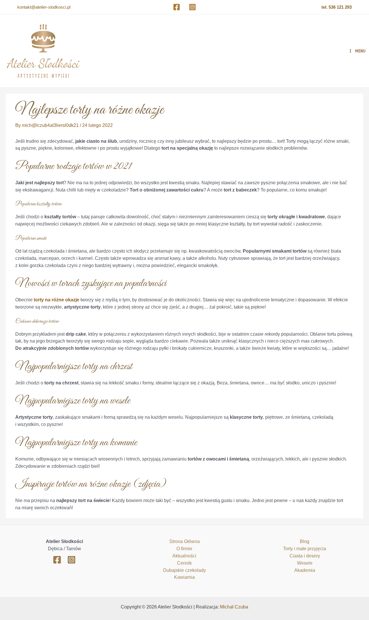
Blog (304, 541)
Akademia (304, 570)
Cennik (184, 563)
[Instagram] (192, 7)
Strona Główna (184, 541)
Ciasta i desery (304, 555)
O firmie (184, 548)
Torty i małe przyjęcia (304, 548)
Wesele (304, 563)
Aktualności (184, 555)
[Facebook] (176, 7)
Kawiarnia (184, 577)
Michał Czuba (234, 606)
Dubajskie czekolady (184, 570)
